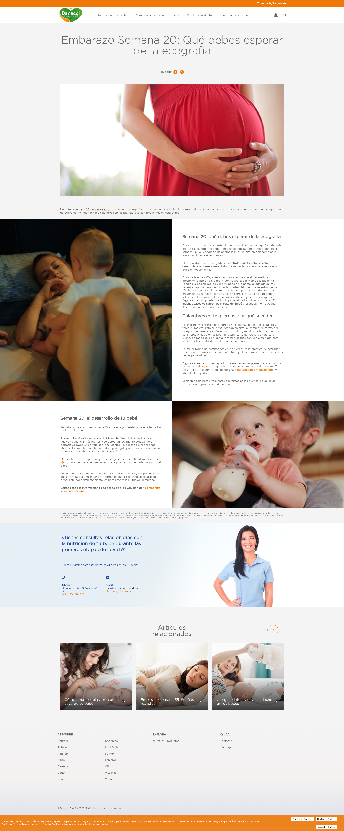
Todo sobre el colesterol (114, 15)
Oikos (109, 766)
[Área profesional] (276, 15)
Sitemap (225, 747)
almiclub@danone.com (120, 591)
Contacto (226, 741)
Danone (62, 779)
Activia (62, 747)
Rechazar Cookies (326, 819)
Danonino (111, 741)
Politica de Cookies (119, 824)
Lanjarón (111, 760)
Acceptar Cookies (326, 827)
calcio (206, 366)
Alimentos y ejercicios (150, 15)
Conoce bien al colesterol (94, 8)
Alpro (61, 760)
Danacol (62, 766)
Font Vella (112, 747)
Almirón (62, 753)
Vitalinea (111, 772)
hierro (64, 462)
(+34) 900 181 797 (73, 594)
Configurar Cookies (302, 819)
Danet (61, 772)
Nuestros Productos (200, 15)
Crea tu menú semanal (234, 15)
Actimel (62, 741)
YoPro (109, 779)
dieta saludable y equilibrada (254, 370)
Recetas (176, 15)
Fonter (109, 753)
